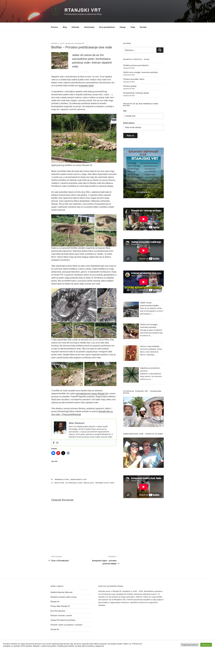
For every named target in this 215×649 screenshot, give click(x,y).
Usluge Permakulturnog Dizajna (63, 620)
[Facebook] (54, 443)
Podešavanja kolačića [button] (190, 645)
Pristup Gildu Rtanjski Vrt (60, 606)
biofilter (59, 483)
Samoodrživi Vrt (78, 479)
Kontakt (143, 27)
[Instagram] (57, 443)
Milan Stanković (76, 43)
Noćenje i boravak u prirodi (61, 615)
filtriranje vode (73, 483)
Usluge (123, 27)
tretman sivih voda (105, 483)
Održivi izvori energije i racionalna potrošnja (140, 72)
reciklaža (89, 483)
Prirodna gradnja (129, 86)
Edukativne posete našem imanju (64, 597)
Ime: (125, 110)
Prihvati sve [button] (206, 645)
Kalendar (75, 27)
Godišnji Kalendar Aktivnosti (61, 592)
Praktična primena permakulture (136, 65)
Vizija (133, 27)
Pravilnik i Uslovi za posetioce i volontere (66, 624)
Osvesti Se (55, 629)
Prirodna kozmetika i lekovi (133, 79)
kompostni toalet (86, 85)
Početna (54, 27)
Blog (65, 27)
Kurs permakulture (107, 27)
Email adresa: (129, 123)
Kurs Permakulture (58, 611)
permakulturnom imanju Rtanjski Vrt (92, 393)
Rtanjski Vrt (82, 10)
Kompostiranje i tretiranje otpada (136, 93)
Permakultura (62, 479)
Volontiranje (89, 27)
